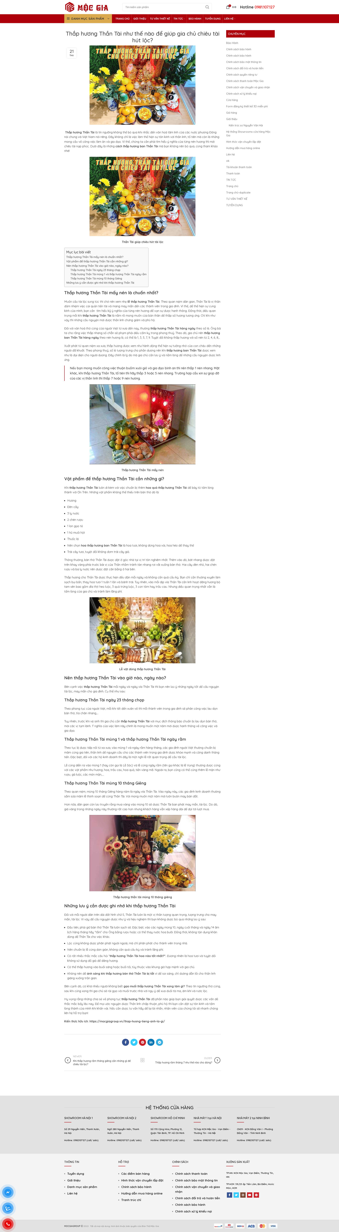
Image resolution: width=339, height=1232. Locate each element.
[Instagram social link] (243, 1195)
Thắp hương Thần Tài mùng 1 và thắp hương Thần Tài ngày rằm (108, 274)
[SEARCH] (207, 7)
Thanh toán (233, 173)
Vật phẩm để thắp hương (89, 478)
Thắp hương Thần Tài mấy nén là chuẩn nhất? (94, 257)
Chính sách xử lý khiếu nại (241, 93)
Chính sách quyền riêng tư (241, 74)
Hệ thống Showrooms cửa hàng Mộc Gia (248, 133)
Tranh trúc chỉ (131, 1200)
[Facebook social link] (125, 1042)
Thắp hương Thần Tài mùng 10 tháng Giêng (96, 278)
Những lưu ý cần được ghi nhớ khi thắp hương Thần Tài (100, 282)
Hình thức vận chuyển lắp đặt (243, 141)
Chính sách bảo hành (238, 49)
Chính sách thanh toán (191, 1173)
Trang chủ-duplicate (238, 192)
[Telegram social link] (159, 1042)
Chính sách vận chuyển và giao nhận (248, 87)
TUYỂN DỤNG (234, 205)
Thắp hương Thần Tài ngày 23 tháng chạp (95, 270)
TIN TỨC (231, 179)
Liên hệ (230, 154)
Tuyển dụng (75, 1173)
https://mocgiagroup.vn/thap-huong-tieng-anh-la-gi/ (127, 1021)
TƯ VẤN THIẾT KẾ (236, 198)
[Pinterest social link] (142, 1042)
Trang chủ (232, 186)
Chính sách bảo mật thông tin (243, 62)
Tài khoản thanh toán (239, 167)
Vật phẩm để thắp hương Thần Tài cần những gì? (97, 261)
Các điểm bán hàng (135, 1173)
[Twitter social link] (134, 1042)
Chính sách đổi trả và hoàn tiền (244, 68)
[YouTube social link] (249, 1195)
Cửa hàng (232, 100)
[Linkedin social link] (150, 1042)
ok (227, 160)
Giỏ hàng (231, 112)
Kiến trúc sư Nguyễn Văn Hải (246, 125)
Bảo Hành (232, 43)
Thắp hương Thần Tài (79, 132)
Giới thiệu (231, 119)
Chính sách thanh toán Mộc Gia (244, 81)
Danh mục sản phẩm (82, 1187)
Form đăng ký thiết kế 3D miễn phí (247, 106)
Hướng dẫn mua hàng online (243, 148)
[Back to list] (142, 1060)
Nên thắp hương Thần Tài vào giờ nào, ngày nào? (97, 265)
